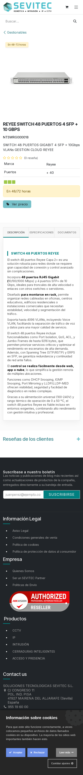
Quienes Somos (23, 571)
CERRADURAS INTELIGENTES (33, 651)
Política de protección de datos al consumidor (44, 551)
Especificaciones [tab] (42, 232)
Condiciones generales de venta (34, 537)
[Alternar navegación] (76, 7)
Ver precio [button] (19, 204)
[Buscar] (75, 21)
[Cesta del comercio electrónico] (67, 7)
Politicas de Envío (24, 585)
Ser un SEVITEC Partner (28, 578)
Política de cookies (25, 545)
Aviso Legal (20, 531)
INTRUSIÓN (20, 644)
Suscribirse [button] (62, 494)
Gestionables (17, 32)
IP (13, 637)
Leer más (64, 752)
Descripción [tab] (16, 232)
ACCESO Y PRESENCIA (28, 658)
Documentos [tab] (67, 232)
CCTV (16, 630)
